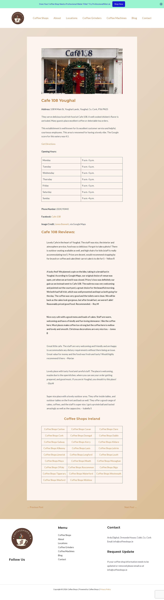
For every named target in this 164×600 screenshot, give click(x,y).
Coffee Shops (40, 17)
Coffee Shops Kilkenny (54, 448)
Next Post (131, 507)
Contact (146, 17)
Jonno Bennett (62, 224)
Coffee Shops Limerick (54, 454)
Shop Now (118, 4)
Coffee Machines (116, 17)
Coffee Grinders (92, 17)
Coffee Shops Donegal (81, 435)
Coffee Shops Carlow (54, 429)
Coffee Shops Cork (54, 435)
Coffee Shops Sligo (109, 467)
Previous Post (35, 507)
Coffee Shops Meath (81, 461)
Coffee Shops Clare (108, 429)
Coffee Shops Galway (54, 442)
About (57, 17)
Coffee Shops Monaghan (109, 461)
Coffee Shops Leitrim (109, 448)
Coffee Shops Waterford (81, 473)
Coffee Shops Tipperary (54, 473)
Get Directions (48, 144)
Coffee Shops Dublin (109, 435)
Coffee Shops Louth (108, 454)
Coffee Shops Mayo (54, 461)
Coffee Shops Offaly (54, 467)
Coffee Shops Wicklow (81, 480)
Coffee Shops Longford (81, 454)
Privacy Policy (105, 589)
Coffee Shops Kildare (109, 442)
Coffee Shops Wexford (54, 480)
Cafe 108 (56, 216)
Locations (71, 17)
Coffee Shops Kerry (81, 442)
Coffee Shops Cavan (81, 429)
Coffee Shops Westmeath (108, 473)
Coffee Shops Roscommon (81, 467)
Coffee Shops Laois (81, 448)
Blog (134, 17)
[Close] (161, 4)
